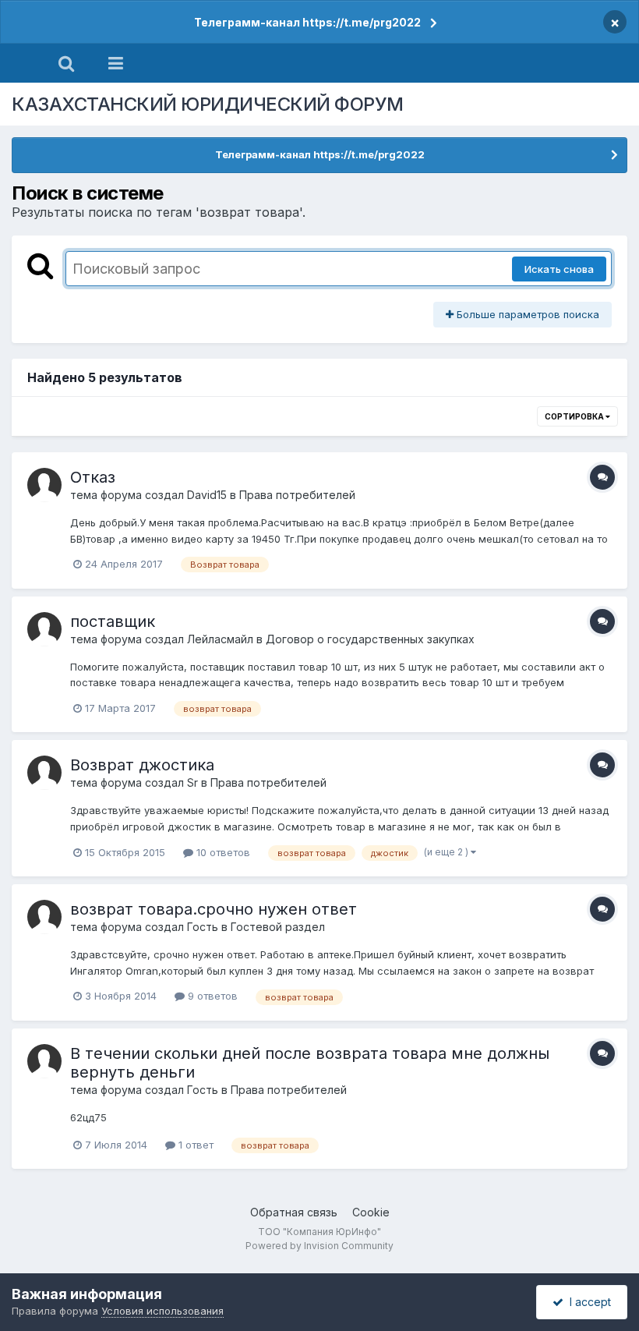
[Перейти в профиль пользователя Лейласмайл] (44, 629)
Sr (192, 782)
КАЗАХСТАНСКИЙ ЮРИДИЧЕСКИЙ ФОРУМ (208, 104)
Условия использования (162, 1310)
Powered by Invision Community (319, 1245)
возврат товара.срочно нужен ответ (213, 909)
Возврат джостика (142, 765)
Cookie (371, 1212)
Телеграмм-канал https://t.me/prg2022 (307, 22)
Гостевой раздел (278, 926)
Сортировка (575, 416)
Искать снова (559, 269)
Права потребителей (297, 494)
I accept (587, 1301)
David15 (207, 494)
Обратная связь (293, 1212)
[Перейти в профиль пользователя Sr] (44, 773)
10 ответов (221, 852)
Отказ (92, 477)
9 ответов (211, 995)
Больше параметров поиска (526, 314)
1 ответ (194, 1144)
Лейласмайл (220, 639)
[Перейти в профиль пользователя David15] (44, 485)
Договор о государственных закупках (370, 639)
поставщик (112, 621)
